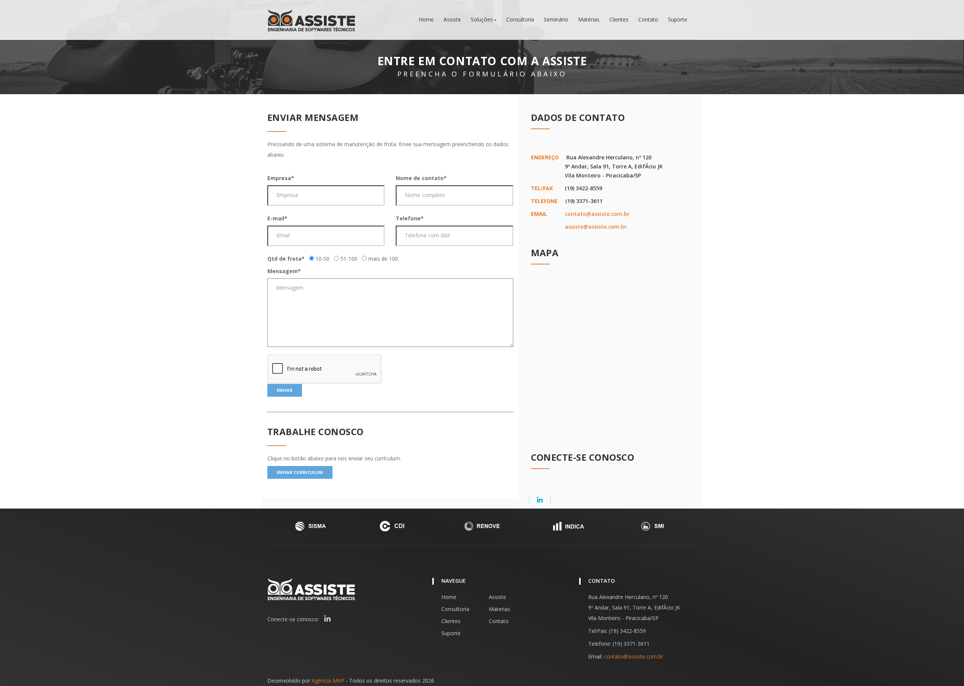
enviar (285, 390)
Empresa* (280, 178)
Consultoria (520, 19)
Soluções (482, 19)
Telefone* (410, 218)
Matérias (588, 19)
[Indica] (568, 526)
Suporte (677, 19)
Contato (648, 19)
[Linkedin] (540, 499)
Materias (499, 609)
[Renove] (482, 526)
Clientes (618, 19)
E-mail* (277, 218)
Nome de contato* (421, 178)
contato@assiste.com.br (597, 213)
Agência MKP (328, 680)
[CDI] (396, 526)
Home (426, 19)
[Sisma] (310, 526)
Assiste (452, 19)
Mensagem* (284, 271)
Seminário (556, 19)
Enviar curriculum (300, 472)
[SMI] (654, 526)
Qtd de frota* (286, 258)
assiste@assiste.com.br (596, 226)
